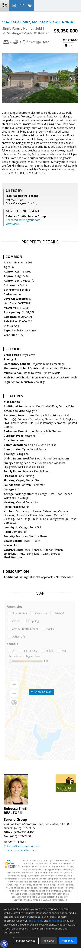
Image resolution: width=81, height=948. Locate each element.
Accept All (68, 940)
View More (12, 224)
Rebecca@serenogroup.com (23, 220)
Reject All (49, 940)
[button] (4, 943)
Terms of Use (56, 920)
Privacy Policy (35, 920)
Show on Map (42, 692)
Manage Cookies (25, 940)
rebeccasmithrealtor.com (20, 850)
